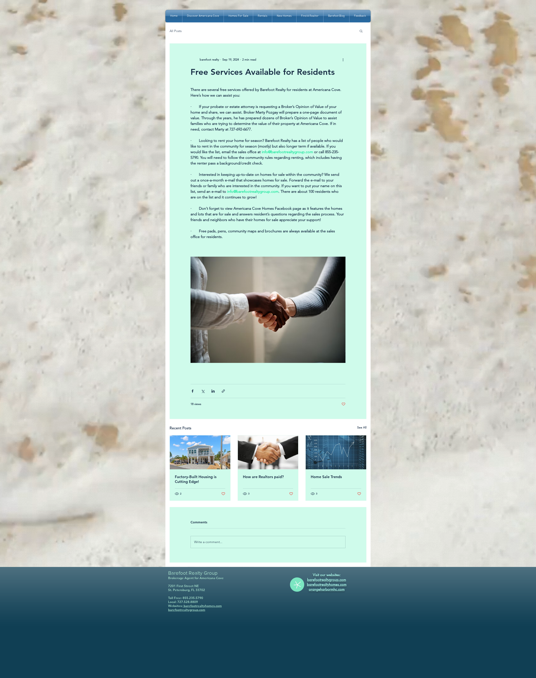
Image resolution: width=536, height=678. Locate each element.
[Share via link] (223, 391)
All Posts (176, 31)
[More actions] (342, 59)
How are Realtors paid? (263, 476)
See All (361, 427)
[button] (361, 30)
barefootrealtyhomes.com (202, 606)
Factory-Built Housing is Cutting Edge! (195, 479)
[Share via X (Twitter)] (203, 391)
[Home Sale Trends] (336, 452)
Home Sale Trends (326, 476)
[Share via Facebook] (193, 391)
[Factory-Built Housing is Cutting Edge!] (200, 452)
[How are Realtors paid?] (268, 452)
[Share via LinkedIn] (213, 391)
